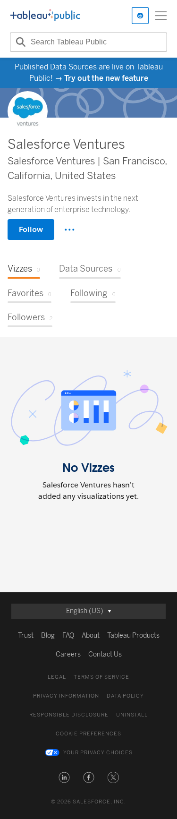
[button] (64, 777)
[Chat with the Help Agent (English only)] (140, 15)
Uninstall (132, 715)
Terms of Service (101, 677)
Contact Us (105, 654)
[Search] (19, 42)
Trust (26, 635)
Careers (68, 654)
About (91, 635)
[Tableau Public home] (45, 15)
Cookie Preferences (88, 734)
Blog (48, 635)
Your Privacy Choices (98, 753)
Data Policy (125, 696)
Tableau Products (133, 635)
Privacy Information (66, 696)
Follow (31, 229)
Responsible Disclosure (69, 715)
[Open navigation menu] (160, 15)
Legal (57, 677)
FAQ (68, 635)
